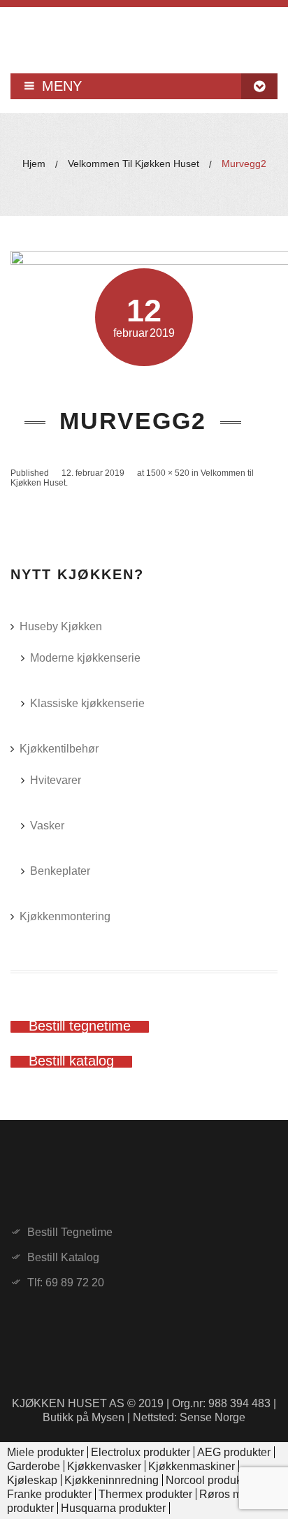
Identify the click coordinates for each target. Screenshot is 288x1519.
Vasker (47, 825)
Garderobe (33, 1466)
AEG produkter (234, 1452)
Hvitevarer (55, 780)
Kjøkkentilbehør (59, 749)
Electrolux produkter (140, 1452)
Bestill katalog (63, 1257)
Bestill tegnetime (70, 1232)
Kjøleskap (32, 1480)
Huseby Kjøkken (61, 626)
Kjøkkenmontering (65, 916)
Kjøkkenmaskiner (191, 1466)
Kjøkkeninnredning (111, 1480)
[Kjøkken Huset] (144, 35)
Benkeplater (60, 871)
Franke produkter (49, 1494)
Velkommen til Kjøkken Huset (133, 163)
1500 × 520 (167, 473)
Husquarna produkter (113, 1508)
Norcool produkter (210, 1480)
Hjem (33, 163)
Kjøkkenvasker (104, 1466)
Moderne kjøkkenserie (85, 658)
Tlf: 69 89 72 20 (65, 1282)
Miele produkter (45, 1452)
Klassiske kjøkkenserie (87, 703)
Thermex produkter (145, 1494)
